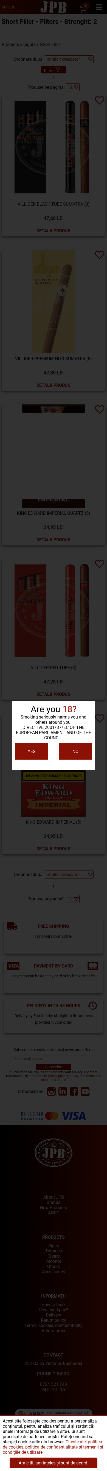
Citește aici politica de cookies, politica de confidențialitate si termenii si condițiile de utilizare (53, 1447)
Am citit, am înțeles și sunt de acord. (53, 1463)
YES (32, 751)
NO (75, 751)
